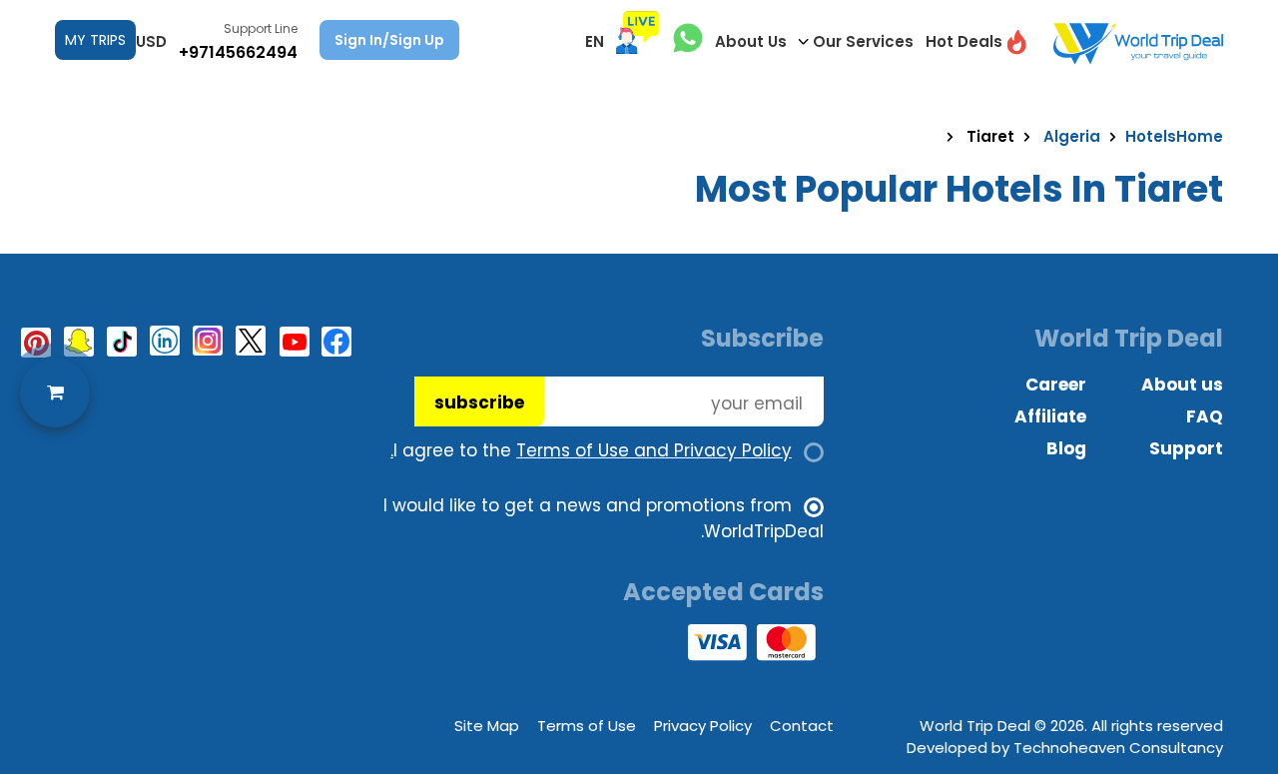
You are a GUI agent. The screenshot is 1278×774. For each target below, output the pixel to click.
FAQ (1204, 416)
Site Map (486, 725)
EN (594, 41)
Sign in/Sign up (389, 40)
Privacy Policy (703, 725)
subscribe (479, 402)
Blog (1066, 448)
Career (1055, 384)
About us (1182, 384)
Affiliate (1050, 416)
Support (1186, 448)
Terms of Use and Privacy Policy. (591, 450)
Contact (802, 725)
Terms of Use (586, 725)
